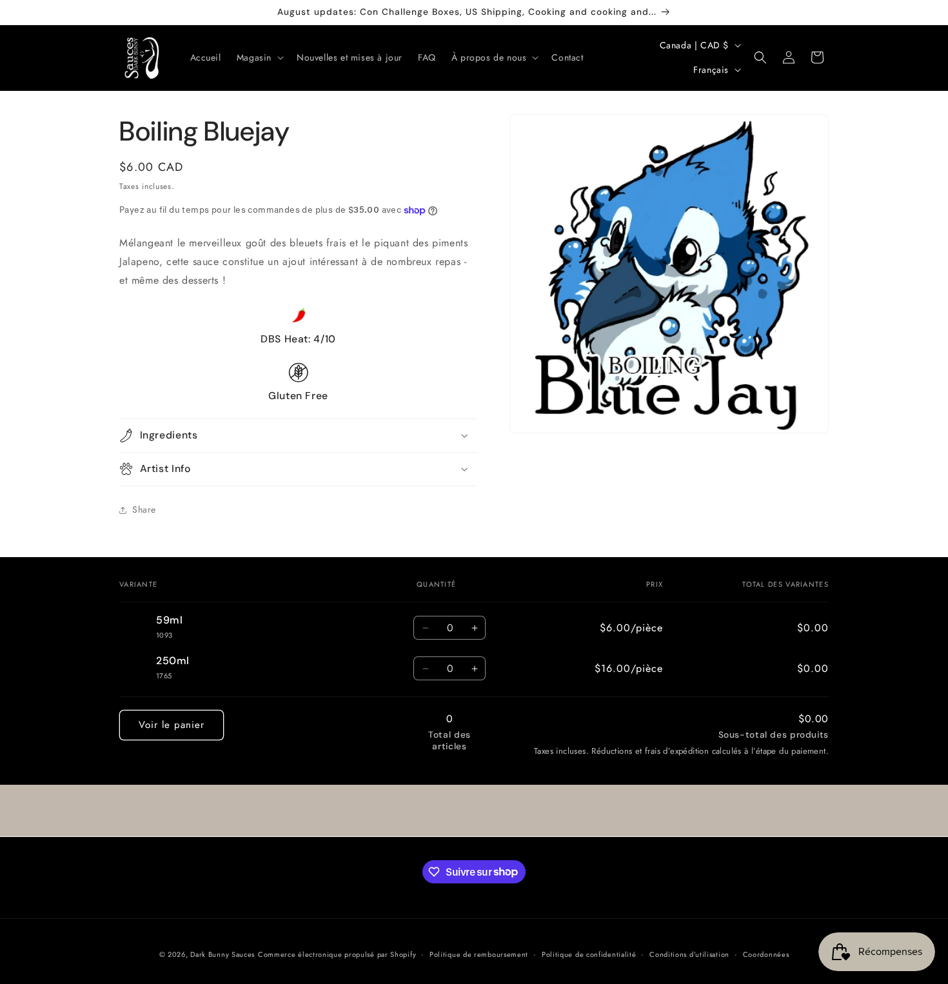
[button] (259, 57)
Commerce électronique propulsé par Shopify (337, 954)
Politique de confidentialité (589, 954)
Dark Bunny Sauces (222, 954)
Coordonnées (766, 954)
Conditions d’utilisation (689, 954)
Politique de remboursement (479, 954)
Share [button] (144, 509)
